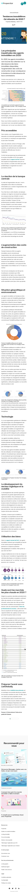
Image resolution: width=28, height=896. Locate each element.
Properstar (3, 810)
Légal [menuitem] (2, 873)
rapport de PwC (15, 159)
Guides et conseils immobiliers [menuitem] (8, 831)
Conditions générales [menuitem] (6, 877)
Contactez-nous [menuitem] (5, 856)
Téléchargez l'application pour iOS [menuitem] (9, 843)
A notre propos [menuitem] (5, 850)
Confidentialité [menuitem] (4, 880)
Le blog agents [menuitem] (4, 864)
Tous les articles (14, 12)
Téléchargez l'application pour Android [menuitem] (10, 845)
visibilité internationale (16, 690)
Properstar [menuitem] (3, 828)
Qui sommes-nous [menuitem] (5, 853)
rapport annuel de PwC (12, 540)
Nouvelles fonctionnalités (7, 765)
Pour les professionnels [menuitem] (7, 860)
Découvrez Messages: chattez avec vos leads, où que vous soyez (14, 770)
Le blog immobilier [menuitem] (5, 834)
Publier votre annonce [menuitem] (6, 869)
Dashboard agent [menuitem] (5, 866)
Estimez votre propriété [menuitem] (6, 840)
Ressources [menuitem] (4, 825)
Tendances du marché (6, 788)
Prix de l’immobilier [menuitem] (5, 837)
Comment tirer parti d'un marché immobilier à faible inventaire (11, 792)
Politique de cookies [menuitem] (6, 883)
